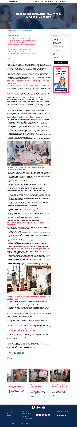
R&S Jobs (55, 54)
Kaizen (25, 256)
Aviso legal (24, 423)
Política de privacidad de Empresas (43, 423)
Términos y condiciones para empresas (59, 423)
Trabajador (55, 57)
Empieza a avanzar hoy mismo (16, 58)
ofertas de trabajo (25, 246)
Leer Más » (10, 397)
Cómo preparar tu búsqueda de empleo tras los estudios (16, 386)
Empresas (46, 1)
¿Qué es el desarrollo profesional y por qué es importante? (22, 38)
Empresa (55, 47)
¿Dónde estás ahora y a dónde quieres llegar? (21, 55)
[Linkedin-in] (37, 415)
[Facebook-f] (40, 415)
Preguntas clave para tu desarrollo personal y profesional (22, 53)
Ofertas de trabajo (38, 1)
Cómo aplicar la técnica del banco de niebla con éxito (60, 385)
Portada (9, 30)
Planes (56, 1)
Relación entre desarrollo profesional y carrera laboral (22, 40)
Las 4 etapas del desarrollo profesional (17, 42)
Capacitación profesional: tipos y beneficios (20, 48)
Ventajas (52, 1)
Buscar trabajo (56, 43)
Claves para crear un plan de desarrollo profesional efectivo (22, 44)
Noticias (55, 53)
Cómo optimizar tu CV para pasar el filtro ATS (38, 385)
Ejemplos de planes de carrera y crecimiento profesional (23, 46)
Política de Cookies (31, 423)
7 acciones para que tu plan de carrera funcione (20, 49)
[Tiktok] (46, 415)
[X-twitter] (49, 415)
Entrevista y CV (56, 50)
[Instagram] (43, 415)
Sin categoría (56, 56)
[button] (49, 35)
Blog (60, 1)
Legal (54, 51)
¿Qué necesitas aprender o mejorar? (19, 57)
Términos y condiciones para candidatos (44, 425)
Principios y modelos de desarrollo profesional (19, 51)
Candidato (55, 45)
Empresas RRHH (56, 49)
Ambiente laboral (57, 42)
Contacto (64, 1)
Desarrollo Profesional (58, 46)
